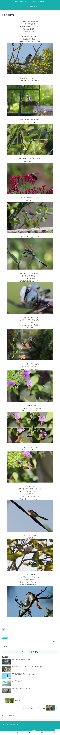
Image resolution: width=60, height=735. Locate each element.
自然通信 (5, 637)
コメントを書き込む (30, 652)
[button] (55, 367)
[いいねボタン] (3, 629)
